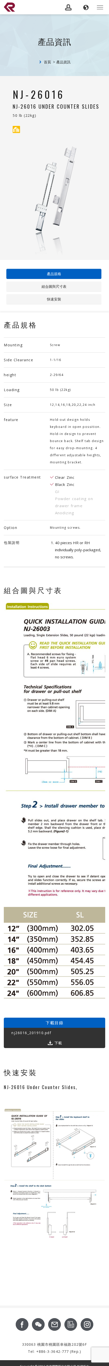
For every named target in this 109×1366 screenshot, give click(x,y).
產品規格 (54, 273)
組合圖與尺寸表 (54, 286)
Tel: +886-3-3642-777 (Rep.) (54, 1351)
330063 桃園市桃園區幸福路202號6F (54, 1344)
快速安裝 (54, 299)
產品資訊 (63, 62)
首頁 (47, 62)
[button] (86, 7)
